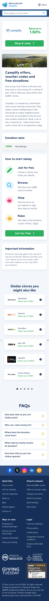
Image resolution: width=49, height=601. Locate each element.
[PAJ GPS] (40, 359)
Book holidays (32, 502)
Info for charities (9, 489)
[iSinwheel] (40, 299)
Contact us (6, 511)
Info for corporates (10, 494)
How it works (7, 485)
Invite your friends (9, 542)
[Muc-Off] (40, 344)
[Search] (44, 13)
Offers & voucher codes (36, 489)
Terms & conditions (35, 524)
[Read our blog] (39, 472)
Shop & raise (23, 43)
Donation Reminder (10, 538)
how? (35, 223)
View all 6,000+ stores (36, 485)
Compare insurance (35, 494)
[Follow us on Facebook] (10, 472)
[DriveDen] (40, 329)
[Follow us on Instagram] (24, 472)
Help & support (8, 507)
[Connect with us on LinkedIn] (31, 472)
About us (6, 498)
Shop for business (34, 498)
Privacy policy (32, 528)
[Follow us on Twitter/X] (17, 472)
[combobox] (21, 13)
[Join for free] (9, 173)
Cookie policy (32, 532)
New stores (31, 507)
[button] (13, 30)
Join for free (23, 233)
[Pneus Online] (40, 374)
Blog (4, 502)
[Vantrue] (40, 314)
